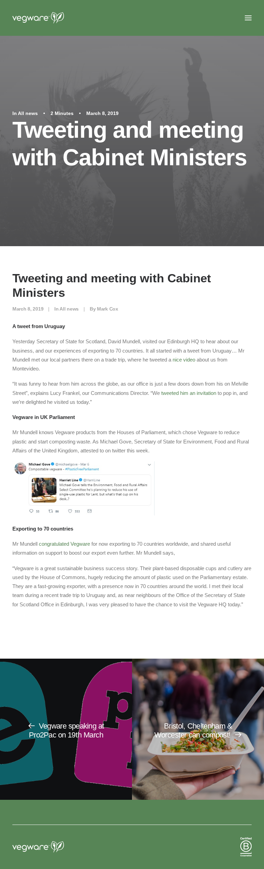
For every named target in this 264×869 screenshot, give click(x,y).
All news (28, 113)
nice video (184, 360)
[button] (248, 18)
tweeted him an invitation (188, 393)
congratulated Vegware (64, 544)
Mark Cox (107, 309)
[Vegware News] (51, 18)
